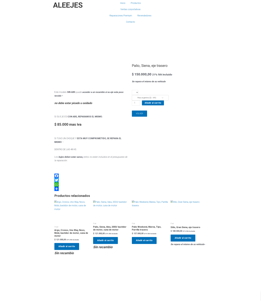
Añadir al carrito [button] (66, 246)
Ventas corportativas (130, 9)
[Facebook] (91, 176)
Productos (136, 3)
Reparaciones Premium (121, 15)
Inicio (122, 3)
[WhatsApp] (91, 184)
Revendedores (144, 15)
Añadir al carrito (153, 103)
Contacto (130, 22)
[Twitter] (91, 180)
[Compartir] (91, 189)
